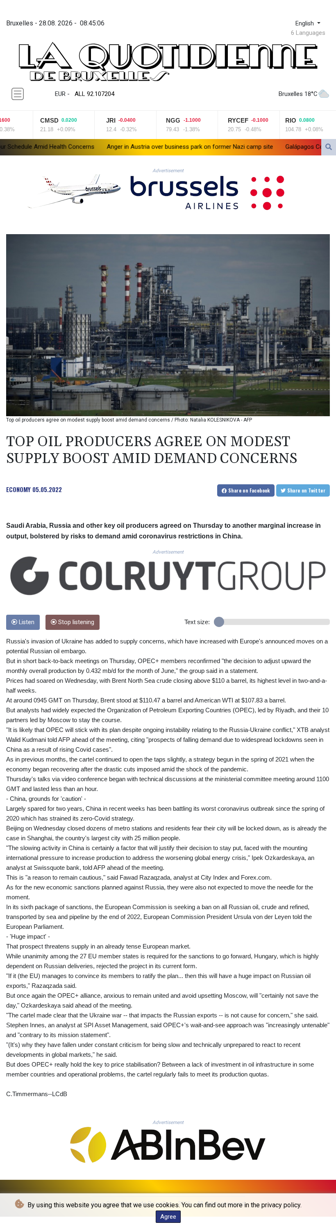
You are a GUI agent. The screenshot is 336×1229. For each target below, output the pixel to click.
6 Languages (308, 32)
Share (248, 490)
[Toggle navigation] (17, 94)
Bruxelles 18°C (298, 94)
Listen (25, 622)
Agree (168, 1216)
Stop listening (75, 622)
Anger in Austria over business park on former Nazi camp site (128, 146)
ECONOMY (18, 489)
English (305, 23)
